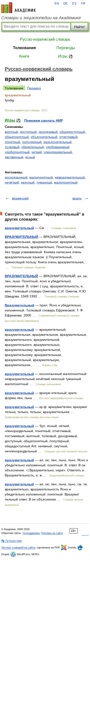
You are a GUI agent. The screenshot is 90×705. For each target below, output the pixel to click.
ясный (30, 157)
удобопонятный (17, 152)
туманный (44, 182)
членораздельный (58, 152)
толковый (12, 147)
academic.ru (18, 7)
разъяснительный (57, 142)
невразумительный (70, 177)
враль (77, 198)
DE (65, 3)
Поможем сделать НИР (43, 120)
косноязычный (16, 177)
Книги (24, 56)
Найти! (79, 27)
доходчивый (48, 132)
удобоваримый (57, 147)
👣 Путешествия (11, 540)
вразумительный (19, 228)
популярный (32, 142)
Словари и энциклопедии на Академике (41, 17)
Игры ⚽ (65, 56)
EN (56, 3)
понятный (12, 142)
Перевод (34, 88)
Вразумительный (19, 305)
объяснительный (44, 137)
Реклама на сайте (52, 533)
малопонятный (41, 177)
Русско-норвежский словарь (45, 39)
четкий (36, 152)
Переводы (65, 48)
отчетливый (68, 137)
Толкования (24, 48)
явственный (14, 157)
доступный (28, 132)
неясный (28, 182)
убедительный (32, 147)
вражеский (20, 198)
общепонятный (17, 137)
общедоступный (72, 132)
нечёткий (12, 182)
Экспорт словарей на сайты (18, 547)
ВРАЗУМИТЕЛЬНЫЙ (21, 237)
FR (83, 3)
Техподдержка (31, 533)
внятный (11, 132)
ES (74, 3)
